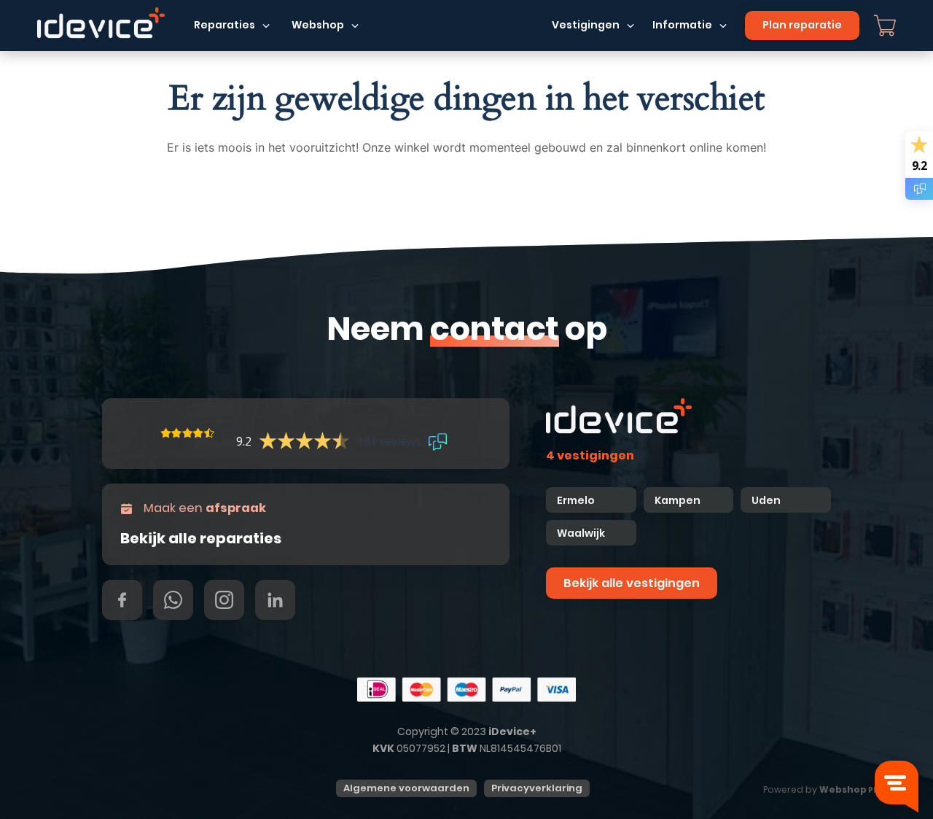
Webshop (318, 25)
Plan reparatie (802, 25)
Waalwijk (581, 533)
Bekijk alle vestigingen (631, 583)
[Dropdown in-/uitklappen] (266, 25)
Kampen (679, 500)
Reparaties (224, 25)
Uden (766, 500)
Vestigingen (586, 25)
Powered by (824, 789)
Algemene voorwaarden (406, 788)
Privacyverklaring (536, 788)
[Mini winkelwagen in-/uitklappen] (885, 25)
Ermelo (576, 500)
